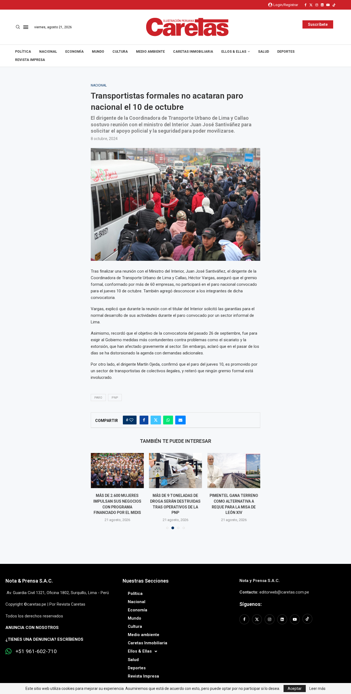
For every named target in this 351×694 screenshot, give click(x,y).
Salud (263, 52)
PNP (115, 397)
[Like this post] (131, 420)
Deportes (286, 52)
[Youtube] (328, 5)
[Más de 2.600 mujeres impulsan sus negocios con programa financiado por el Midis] (117, 470)
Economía (74, 52)
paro (98, 397)
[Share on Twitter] (156, 420)
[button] (98, 491)
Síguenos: (250, 604)
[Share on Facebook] (144, 420)
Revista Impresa (30, 60)
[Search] (18, 27)
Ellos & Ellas (233, 52)
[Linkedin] (322, 5)
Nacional (48, 52)
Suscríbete (318, 24)
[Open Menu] (25, 27)
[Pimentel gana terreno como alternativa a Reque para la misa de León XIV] (233, 470)
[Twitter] (311, 5)
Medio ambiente (150, 52)
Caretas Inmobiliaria (193, 52)
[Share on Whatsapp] (168, 420)
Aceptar (295, 688)
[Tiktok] (334, 5)
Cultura (120, 52)
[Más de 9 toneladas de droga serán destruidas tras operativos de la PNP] (175, 470)
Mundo (98, 52)
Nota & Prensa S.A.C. (29, 581)
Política (23, 52)
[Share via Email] (180, 420)
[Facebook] (305, 5)
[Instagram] (316, 5)
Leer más (317, 688)
